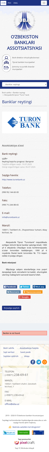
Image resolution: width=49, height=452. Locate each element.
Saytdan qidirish (10, 356)
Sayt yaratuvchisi (24, 439)
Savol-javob (25, 352)
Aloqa (26, 356)
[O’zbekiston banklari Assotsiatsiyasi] (24, 19)
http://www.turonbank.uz (13, 179)
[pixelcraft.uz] (24, 442)
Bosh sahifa (8, 348)
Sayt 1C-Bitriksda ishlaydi (24, 448)
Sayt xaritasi (8, 352)
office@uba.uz (12, 404)
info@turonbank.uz (11, 217)
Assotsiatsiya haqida (29, 348)
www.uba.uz (38, 420)
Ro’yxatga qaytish (11, 308)
